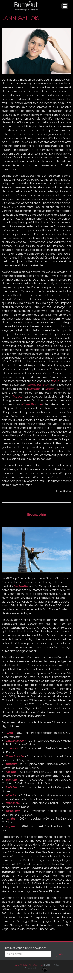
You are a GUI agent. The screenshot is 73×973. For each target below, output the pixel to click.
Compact (34, 388)
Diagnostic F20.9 (37, 385)
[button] (64, 6)
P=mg (55, 381)
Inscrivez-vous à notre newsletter (25, 948)
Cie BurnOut (20, 586)
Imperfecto (13, 803)
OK (61, 954)
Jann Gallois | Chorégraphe (28, 965)
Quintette (51, 388)
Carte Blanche (32, 404)
